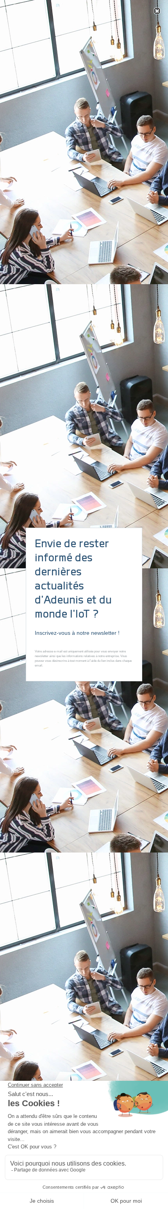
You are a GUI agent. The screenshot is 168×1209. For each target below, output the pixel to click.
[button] (157, 11)
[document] (84, 604)
